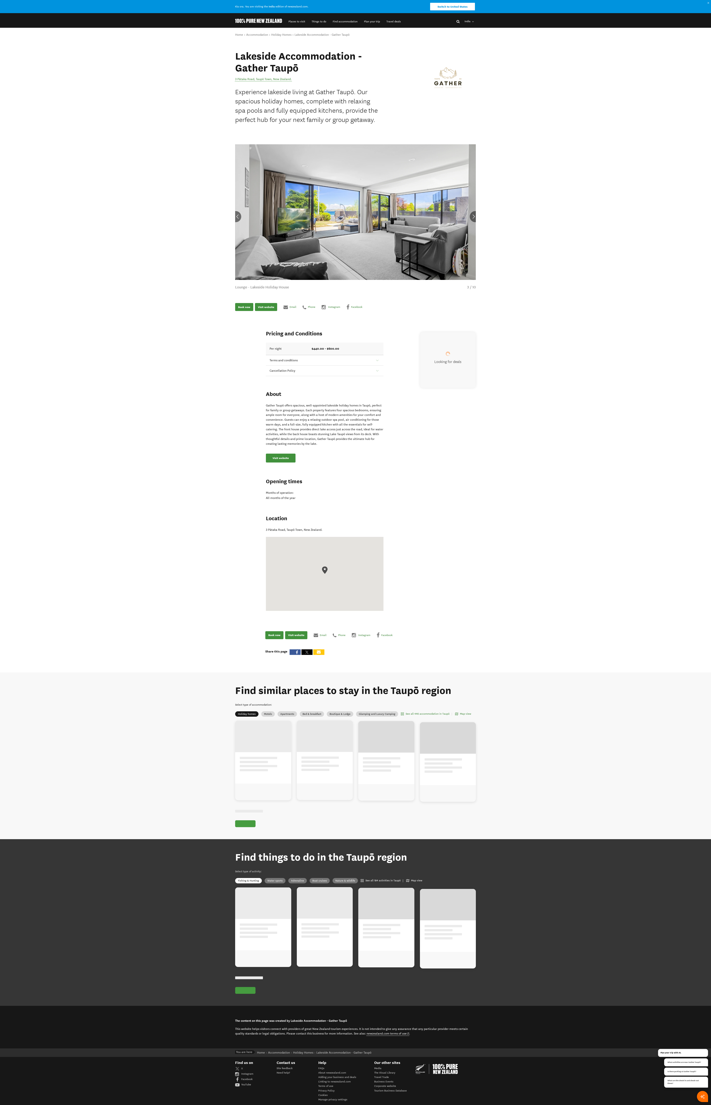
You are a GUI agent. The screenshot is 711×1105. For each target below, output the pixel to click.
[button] (296, 21)
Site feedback (285, 1068)
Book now (244, 307)
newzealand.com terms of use (388, 1033)
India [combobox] (468, 21)
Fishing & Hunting (248, 880)
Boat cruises (319, 880)
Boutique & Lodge (340, 714)
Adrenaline (297, 880)
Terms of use (325, 1086)
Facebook (247, 1079)
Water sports (275, 880)
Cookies (323, 1095)
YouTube (246, 1084)
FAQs (321, 1068)
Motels (268, 714)
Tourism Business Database (390, 1090)
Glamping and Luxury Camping (377, 714)
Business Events (383, 1081)
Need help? (283, 1072)
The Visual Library (384, 1072)
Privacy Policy (326, 1090)
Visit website (266, 307)
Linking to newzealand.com (334, 1081)
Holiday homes (247, 714)
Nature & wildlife (345, 880)
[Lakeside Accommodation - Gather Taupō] (448, 77)
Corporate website (385, 1086)
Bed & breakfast (312, 714)
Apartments (287, 714)
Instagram (247, 1073)
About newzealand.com (332, 1072)
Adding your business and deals (337, 1077)
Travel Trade (381, 1077)
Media (377, 1068)
